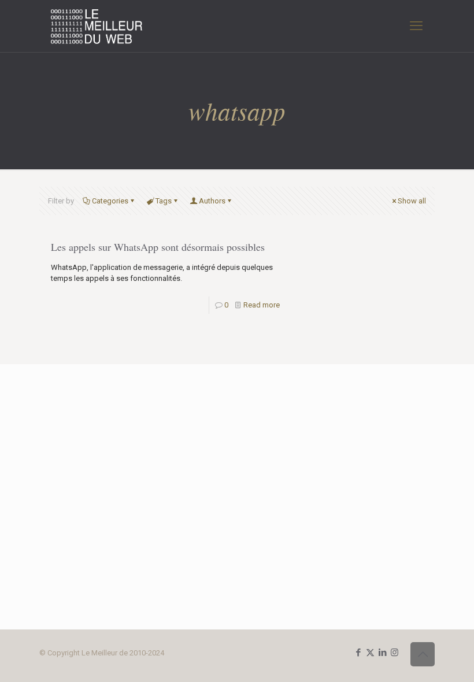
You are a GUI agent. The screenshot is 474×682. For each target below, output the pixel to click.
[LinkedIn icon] (382, 652)
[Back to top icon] (422, 654)
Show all (412, 201)
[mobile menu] (416, 26)
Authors (212, 201)
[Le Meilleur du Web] (97, 26)
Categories (110, 201)
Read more (261, 305)
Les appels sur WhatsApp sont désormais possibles (158, 247)
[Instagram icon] (394, 652)
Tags (163, 201)
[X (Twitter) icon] (370, 652)
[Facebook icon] (358, 652)
